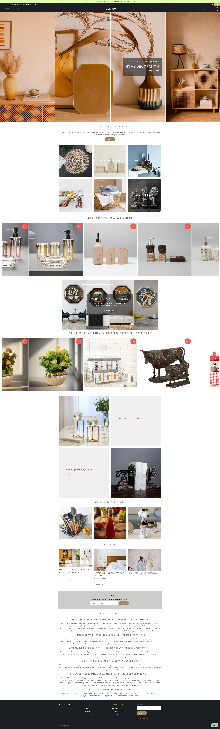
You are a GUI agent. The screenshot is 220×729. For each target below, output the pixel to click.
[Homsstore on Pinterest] (10, 4)
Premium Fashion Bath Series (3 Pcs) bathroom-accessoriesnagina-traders (110, 249)
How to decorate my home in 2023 (143, 573)
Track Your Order (89, 714)
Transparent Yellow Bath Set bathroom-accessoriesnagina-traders (56, 249)
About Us (110, 139)
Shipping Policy (114, 708)
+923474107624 (27, 4)
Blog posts (110, 544)
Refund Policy (114, 711)
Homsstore (65, 725)
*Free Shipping (38, 4)
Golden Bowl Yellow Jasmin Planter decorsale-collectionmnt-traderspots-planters (56, 364)
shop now (110, 311)
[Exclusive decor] (84, 421)
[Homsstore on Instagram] (7, 4)
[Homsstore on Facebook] (4, 4)
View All (76, 528)
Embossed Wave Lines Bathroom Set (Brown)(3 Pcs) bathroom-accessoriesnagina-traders (165, 249)
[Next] (213, 249)
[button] (6, 9)
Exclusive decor (128, 418)
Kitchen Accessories (75, 523)
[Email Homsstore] (2, 4)
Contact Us (87, 711)
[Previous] (7, 249)
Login (211, 4)
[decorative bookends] (136, 473)
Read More (65, 580)
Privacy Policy (114, 714)
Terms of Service (115, 717)
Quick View (110, 255)
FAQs (86, 708)
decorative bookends (80, 470)
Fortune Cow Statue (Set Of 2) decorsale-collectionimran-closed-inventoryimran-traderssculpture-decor (165, 364)
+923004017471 (16, 4)
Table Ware (144, 523)
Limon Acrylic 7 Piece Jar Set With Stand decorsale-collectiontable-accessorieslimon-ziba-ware (110, 362)
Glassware (110, 523)
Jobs (86, 717)
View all (122, 423)
